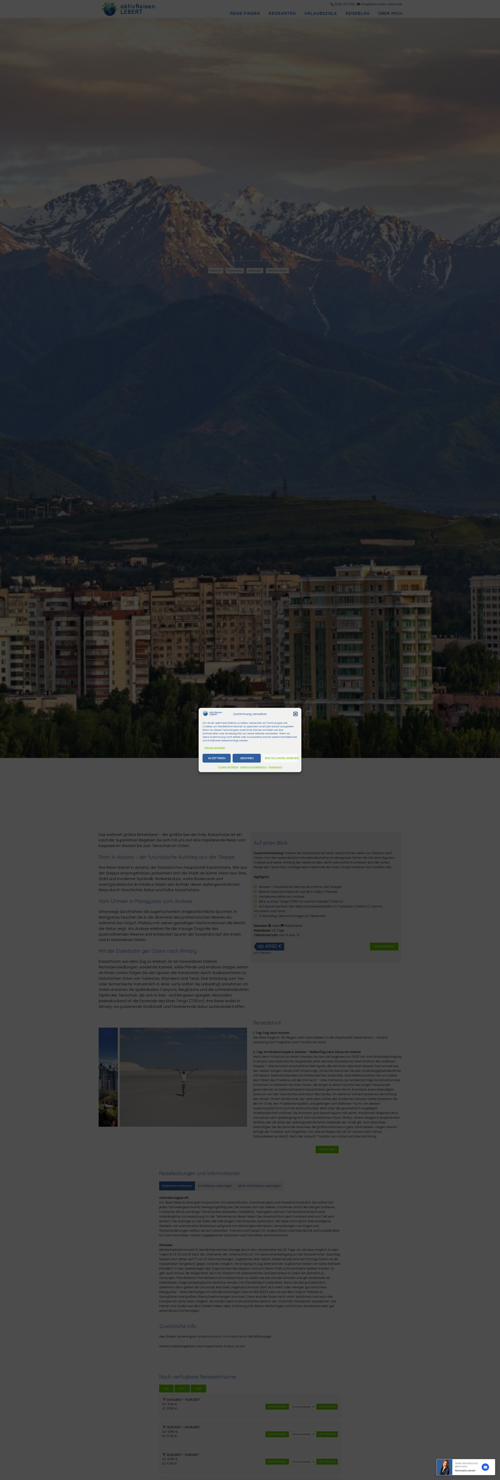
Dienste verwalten (214, 747)
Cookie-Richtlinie (228, 767)
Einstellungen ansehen (281, 758)
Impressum (275, 767)
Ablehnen (247, 758)
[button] (295, 714)
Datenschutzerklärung (253, 767)
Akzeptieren (216, 758)
